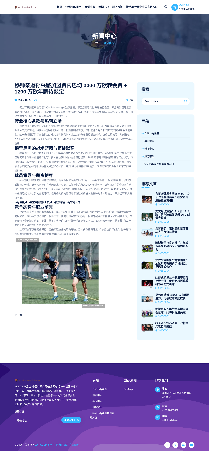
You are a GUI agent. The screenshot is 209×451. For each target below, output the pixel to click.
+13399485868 (170, 410)
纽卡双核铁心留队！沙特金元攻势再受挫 (171, 325)
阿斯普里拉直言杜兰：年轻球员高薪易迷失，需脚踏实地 (171, 246)
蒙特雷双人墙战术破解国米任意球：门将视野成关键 (171, 311)
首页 (59, 6)
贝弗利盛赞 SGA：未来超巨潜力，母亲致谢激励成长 (172, 296)
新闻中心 (104, 6)
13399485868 (186, 9)
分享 (130, 100)
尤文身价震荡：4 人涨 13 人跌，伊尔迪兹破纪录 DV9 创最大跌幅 (172, 214)
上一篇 (18, 315)
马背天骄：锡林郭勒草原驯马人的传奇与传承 (171, 230)
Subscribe (69, 420)
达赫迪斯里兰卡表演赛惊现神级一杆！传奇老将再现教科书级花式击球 (171, 281)
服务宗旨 (117, 6)
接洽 (142, 6)
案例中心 (90, 6)
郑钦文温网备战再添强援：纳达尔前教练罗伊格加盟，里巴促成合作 (171, 263)
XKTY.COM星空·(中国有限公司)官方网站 (57, 444)
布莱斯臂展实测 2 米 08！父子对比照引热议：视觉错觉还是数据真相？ (172, 197)
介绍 (73, 6)
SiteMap (128, 389)
